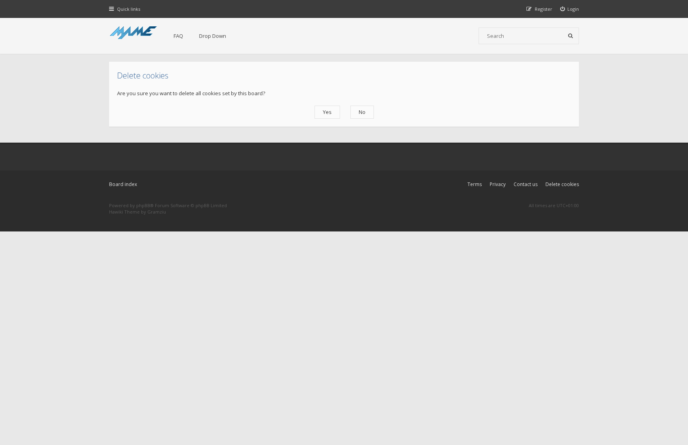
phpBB (143, 205)
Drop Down (212, 35)
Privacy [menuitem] (498, 184)
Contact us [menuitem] (526, 184)
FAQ (178, 35)
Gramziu (156, 212)
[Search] (571, 36)
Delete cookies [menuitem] (562, 184)
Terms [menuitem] (474, 184)
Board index (123, 184)
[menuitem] (569, 9)
